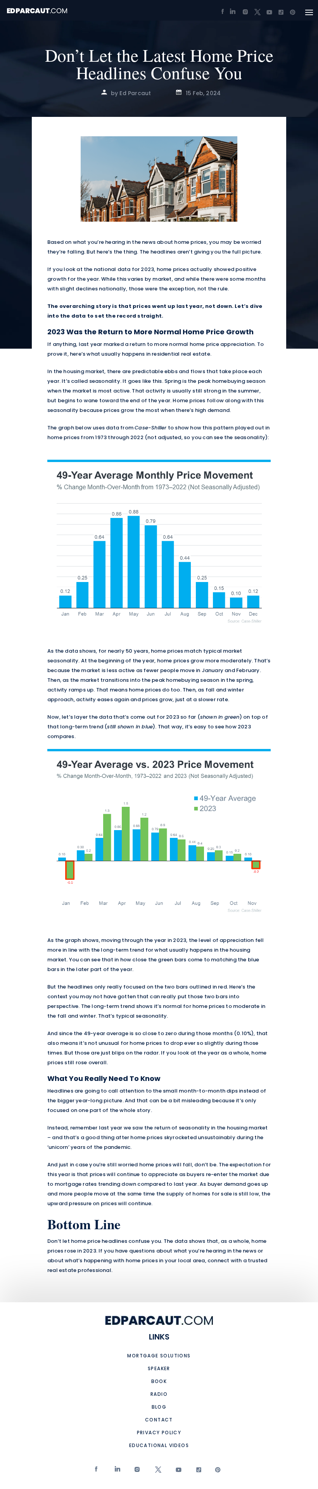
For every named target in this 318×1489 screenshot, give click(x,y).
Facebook (97, 1471)
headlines (163, 251)
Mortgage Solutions (158, 1355)
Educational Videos (159, 1445)
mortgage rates (76, 1184)
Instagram (137, 1471)
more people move (84, 1193)
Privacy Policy (159, 1432)
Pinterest (216, 1471)
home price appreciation (222, 344)
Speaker (159, 1368)
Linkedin (117, 1471)
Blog (159, 1407)
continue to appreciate (147, 1174)
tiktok (197, 1471)
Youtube (177, 1471)
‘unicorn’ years (66, 1147)
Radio (159, 1394)
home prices (190, 242)
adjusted (169, 437)
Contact (159, 1419)
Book (159, 1381)
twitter (157, 1471)
